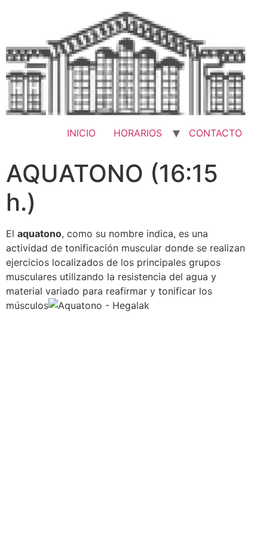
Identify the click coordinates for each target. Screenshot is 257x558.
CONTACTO (215, 133)
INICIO (81, 133)
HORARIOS (138, 133)
